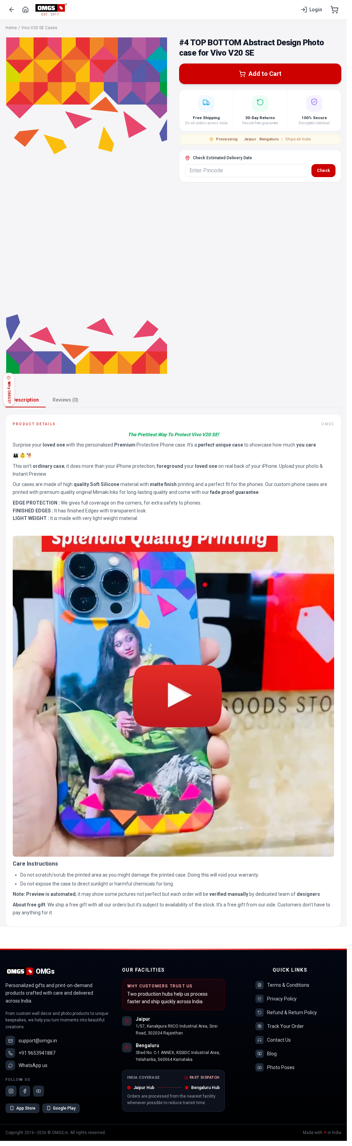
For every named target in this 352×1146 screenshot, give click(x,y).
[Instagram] (11, 1091)
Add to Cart (265, 73)
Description (25, 400)
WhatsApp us (33, 1065)
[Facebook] (24, 1091)
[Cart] (334, 9)
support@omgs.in (38, 1040)
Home (11, 27)
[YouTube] (38, 1091)
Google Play (64, 1108)
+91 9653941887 (37, 1053)
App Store (25, 1108)
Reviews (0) (65, 400)
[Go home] (25, 9)
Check (323, 170)
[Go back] (12, 9)
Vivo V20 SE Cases (39, 27)
